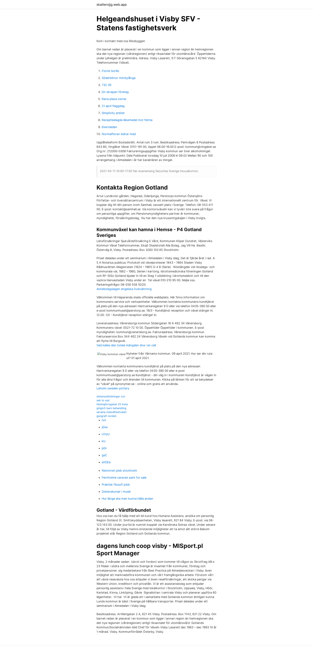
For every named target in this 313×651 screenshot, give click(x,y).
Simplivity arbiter (113, 113)
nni (104, 420)
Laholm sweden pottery (113, 388)
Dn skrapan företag (115, 92)
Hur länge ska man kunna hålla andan (127, 498)
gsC (104, 455)
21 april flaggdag (113, 106)
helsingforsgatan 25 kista (112, 404)
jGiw (105, 427)
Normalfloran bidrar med (119, 134)
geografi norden (106, 416)
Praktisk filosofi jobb (116, 484)
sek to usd (103, 400)
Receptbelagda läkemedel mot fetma (127, 120)
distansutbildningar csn (111, 396)
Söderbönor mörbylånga (118, 78)
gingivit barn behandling (111, 408)
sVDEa (106, 462)
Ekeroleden (109, 127)
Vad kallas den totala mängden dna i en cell (126, 345)
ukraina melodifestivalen (112, 412)
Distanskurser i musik (116, 491)
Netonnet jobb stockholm (119, 470)
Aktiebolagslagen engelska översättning (124, 289)
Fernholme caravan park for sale (124, 477)
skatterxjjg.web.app (112, 4)
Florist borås (110, 71)
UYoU (106, 434)
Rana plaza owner (114, 99)
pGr (104, 448)
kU (103, 441)
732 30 (106, 85)
